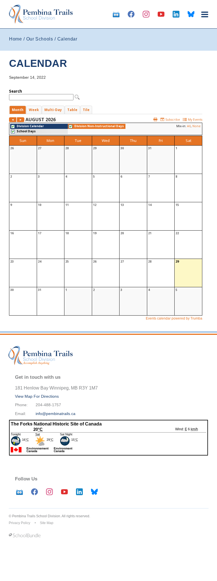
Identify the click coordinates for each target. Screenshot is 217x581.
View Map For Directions (37, 396)
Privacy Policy (19, 523)
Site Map (46, 523)
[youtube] (161, 14)
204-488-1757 (48, 405)
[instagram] (146, 14)
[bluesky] (191, 14)
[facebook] (131, 14)
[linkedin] (176, 14)
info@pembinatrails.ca (55, 413)
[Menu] (204, 14)
